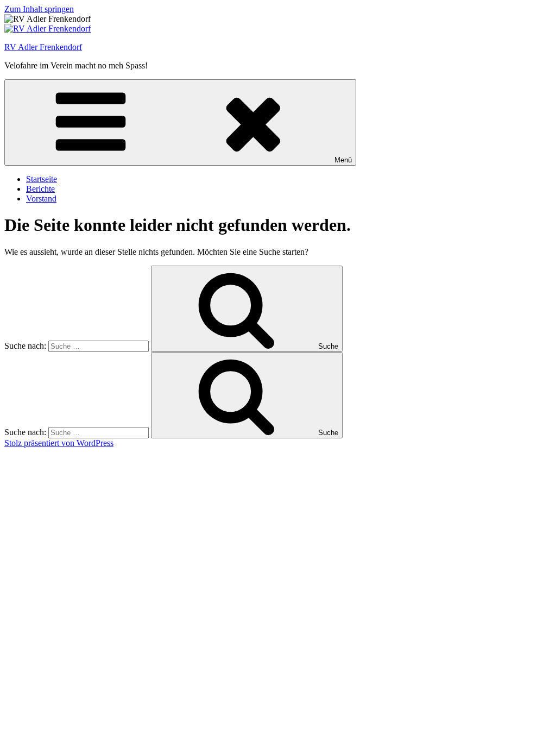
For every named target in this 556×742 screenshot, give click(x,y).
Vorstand (41, 198)
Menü (343, 160)
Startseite (41, 179)
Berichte (40, 188)
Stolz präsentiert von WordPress (58, 443)
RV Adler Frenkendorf (43, 47)
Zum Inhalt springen (39, 9)
